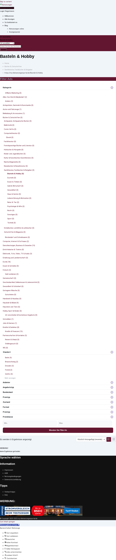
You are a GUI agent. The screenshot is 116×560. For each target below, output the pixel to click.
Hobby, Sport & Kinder (12, 311)
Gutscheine (10, 295)
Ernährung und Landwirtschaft (15, 258)
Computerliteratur (12, 133)
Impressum (9, 470)
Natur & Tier (13, 202)
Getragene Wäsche (11, 290)
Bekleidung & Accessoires (14, 113)
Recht (10, 210)
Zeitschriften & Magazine (14, 232)
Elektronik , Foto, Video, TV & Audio (17, 254)
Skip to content (6, 2)
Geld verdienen (11, 274)
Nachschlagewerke (12, 162)
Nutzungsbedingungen (13, 476)
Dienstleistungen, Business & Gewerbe (19, 245)
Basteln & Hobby (15, 174)
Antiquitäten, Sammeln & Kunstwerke (18, 105)
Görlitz (9, 374)
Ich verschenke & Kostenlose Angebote (21, 315)
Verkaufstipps (10, 492)
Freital (8, 370)
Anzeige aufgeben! (7, 8)
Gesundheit (12, 190)
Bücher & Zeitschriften (12, 117)
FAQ (6, 495)
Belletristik (9, 125)
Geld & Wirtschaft (15, 186)
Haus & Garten (14, 194)
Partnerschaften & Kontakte (15, 335)
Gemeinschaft (9, 278)
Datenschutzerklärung (13, 480)
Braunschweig (11, 362)
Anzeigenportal (14, 32)
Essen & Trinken (14, 182)
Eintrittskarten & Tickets (13, 250)
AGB (6, 473)
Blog (6, 25)
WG (5, 348)
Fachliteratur (10, 141)
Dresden (9, 366)
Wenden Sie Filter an (58, 430)
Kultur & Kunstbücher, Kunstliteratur (18, 158)
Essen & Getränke (11, 266)
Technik (11, 223)
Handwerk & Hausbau (12, 299)
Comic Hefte (10, 129)
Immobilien (8, 319)
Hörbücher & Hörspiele (13, 150)
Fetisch (7, 270)
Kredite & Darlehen (11, 327)
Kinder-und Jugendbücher (14, 154)
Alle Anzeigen (9, 19)
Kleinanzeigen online (16, 29)
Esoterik (11, 178)
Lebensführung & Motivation (19, 198)
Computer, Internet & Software (16, 241)
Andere (9, 101)
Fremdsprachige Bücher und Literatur (19, 146)
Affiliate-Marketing (13, 93)
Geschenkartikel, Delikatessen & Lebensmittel (21, 282)
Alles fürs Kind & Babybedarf (15, 97)
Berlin (8, 358)
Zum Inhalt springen (7, 522)
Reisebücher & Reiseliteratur (16, 166)
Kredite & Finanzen (14, 331)
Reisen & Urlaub (12, 340)
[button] (9, 525)
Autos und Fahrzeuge (12, 109)
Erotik (7, 262)
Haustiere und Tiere (11, 307)
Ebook (9, 137)
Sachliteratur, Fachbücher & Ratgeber (19, 170)
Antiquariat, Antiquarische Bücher (17, 121)
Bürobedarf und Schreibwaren (17, 237)
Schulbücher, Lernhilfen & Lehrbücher (19, 228)
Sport (10, 219)
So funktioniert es (11, 22)
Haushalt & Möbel (11, 303)
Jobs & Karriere (10, 323)
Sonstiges (12, 215)
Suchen (3, 49)
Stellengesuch (11, 344)
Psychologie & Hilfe (15, 206)
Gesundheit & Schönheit (13, 286)
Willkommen (9, 16)
